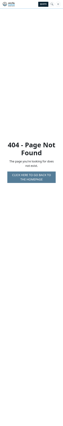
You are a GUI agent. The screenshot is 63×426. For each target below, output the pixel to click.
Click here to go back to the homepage (31, 177)
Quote (43, 4)
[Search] (52, 4)
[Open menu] (58, 4)
